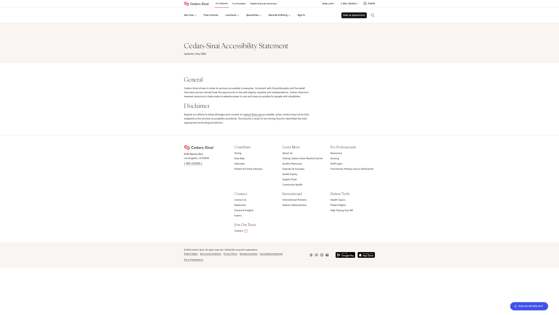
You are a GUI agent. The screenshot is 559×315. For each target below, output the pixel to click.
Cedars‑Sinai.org (252, 114)
